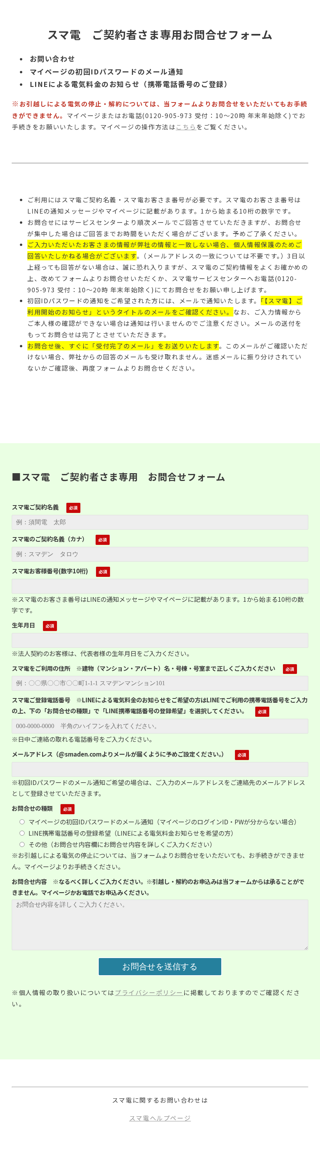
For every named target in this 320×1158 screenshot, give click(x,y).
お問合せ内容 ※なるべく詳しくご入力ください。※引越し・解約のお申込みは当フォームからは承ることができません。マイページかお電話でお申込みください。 (158, 886)
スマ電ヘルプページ (160, 1118)
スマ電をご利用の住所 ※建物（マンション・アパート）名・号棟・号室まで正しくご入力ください (143, 668)
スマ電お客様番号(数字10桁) (50, 570)
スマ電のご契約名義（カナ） (50, 538)
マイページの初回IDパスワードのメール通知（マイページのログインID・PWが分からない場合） (164, 821)
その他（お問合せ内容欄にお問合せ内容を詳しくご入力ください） (122, 844)
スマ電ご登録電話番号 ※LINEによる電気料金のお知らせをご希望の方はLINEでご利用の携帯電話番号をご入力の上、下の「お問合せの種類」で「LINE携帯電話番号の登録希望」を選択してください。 (160, 705)
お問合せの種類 (32, 808)
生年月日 (23, 625)
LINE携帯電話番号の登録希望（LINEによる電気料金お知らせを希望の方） (132, 833)
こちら (186, 126)
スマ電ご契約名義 (35, 506)
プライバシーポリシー (149, 992)
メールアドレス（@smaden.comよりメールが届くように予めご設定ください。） (119, 754)
